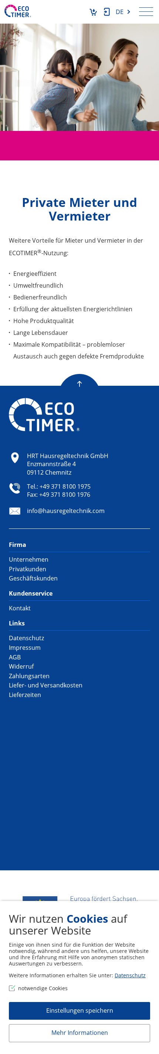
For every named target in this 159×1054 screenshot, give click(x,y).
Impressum (25, 648)
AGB (15, 657)
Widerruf (21, 666)
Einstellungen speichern (79, 1010)
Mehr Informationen (79, 1033)
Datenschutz (26, 638)
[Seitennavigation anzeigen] (146, 11)
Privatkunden (27, 569)
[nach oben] (79, 377)
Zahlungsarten (29, 676)
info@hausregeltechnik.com (66, 511)
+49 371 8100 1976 (64, 494)
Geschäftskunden (33, 578)
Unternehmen (28, 559)
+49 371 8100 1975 (65, 486)
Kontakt (20, 608)
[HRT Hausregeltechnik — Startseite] (17, 10)
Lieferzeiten (25, 695)
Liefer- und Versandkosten (45, 685)
